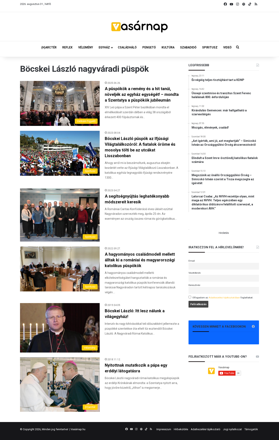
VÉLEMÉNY (85, 47)
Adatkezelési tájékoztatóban (224, 297)
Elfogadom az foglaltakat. (223, 297)
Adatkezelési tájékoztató (205, 429)
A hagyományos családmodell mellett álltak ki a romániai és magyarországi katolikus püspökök (140, 260)
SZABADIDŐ (188, 47)
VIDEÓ (227, 47)
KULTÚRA (168, 47)
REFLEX (67, 47)
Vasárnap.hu (78, 429)
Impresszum (163, 429)
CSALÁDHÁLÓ (127, 47)
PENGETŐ (149, 47)
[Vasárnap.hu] (139, 26)
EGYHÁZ (104, 47)
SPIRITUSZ (210, 47)
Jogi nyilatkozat (232, 429)
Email (192, 260)
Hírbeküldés (181, 429)
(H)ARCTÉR (49, 47)
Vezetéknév (195, 272)
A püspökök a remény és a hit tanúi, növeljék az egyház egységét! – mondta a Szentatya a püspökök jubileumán (142, 94)
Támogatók (251, 429)
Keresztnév (194, 285)
